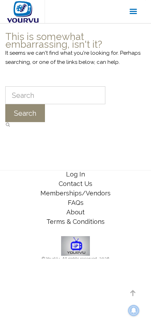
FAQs (76, 202)
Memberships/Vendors (75, 193)
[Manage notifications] (133, 310)
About (75, 212)
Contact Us (75, 183)
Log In (75, 174)
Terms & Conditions (75, 221)
